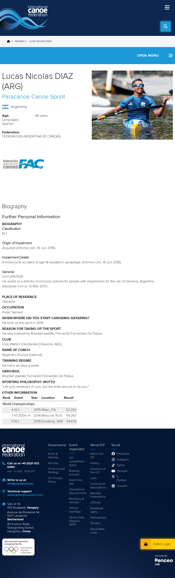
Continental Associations (98, 485)
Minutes (53, 463)
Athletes (20, 41)
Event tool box (75, 482)
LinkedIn (122, 486)
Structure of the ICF (97, 470)
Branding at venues (76, 500)
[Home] (24, 18)
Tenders (95, 523)
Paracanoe (16, 97)
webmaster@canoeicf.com (25, 495)
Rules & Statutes (53, 455)
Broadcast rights (96, 510)
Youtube (122, 471)
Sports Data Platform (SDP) (76, 521)
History (94, 463)
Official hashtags (75, 510)
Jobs (93, 478)
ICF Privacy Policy (55, 480)
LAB (157, 564)
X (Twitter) (121, 478)
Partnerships (98, 517)
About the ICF (96, 455)
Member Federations (98, 495)
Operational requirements (77, 491)
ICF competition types (77, 461)
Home (9, 41)
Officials (95, 502)
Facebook (122, 453)
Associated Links (97, 531)
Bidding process (74, 472)
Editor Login (162, 544)
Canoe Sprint (48, 97)
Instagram (122, 459)
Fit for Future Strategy (56, 470)
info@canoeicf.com (20, 483)
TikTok (121, 465)
